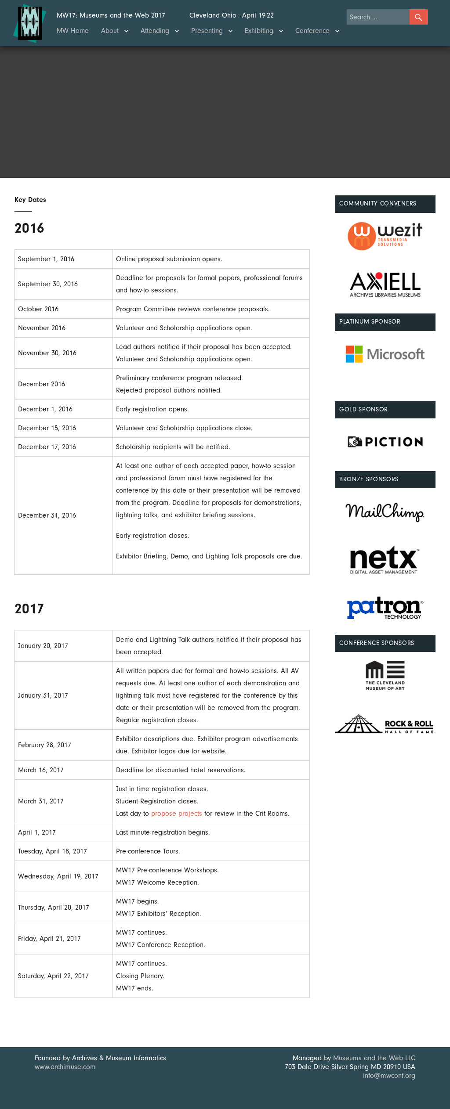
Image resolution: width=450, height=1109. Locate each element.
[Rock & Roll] (385, 724)
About (110, 31)
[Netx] (385, 560)
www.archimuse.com (65, 1066)
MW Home (73, 31)
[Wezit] (385, 236)
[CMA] (385, 675)
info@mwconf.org (389, 1075)
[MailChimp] (385, 512)
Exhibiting (259, 31)
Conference (312, 31)
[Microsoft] (385, 354)
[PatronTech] (385, 608)
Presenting (207, 31)
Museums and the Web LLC (374, 1058)
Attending (155, 31)
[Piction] (385, 442)
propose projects (176, 813)
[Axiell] (385, 284)
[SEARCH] (419, 17)
